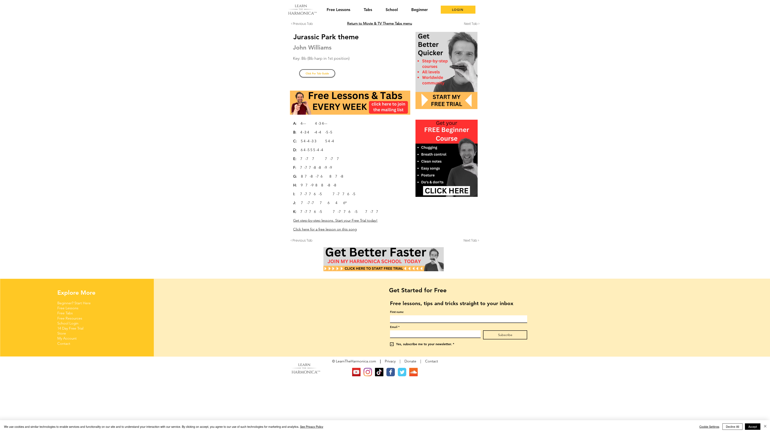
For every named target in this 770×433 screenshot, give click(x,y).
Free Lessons (67, 308)
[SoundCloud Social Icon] (413, 372)
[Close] (765, 426)
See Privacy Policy (311, 427)
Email (394, 327)
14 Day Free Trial (70, 328)
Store (61, 333)
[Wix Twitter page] (402, 372)
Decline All (732, 427)
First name (397, 312)
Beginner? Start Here (74, 303)
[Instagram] (368, 372)
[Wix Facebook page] (390, 372)
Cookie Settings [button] (709, 427)
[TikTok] (379, 372)
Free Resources (69, 318)
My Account (67, 338)
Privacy (390, 361)
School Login (67, 323)
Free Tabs (65, 313)
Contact (63, 343)
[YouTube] (356, 372)
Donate (410, 361)
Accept (752, 427)
